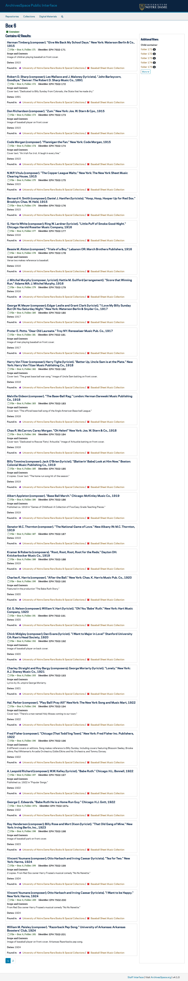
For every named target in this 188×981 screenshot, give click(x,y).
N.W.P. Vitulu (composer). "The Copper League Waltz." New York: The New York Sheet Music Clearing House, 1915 (67, 174)
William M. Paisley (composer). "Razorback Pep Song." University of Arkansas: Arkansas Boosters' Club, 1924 (66, 928)
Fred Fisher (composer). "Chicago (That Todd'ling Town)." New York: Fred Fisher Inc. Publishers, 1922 (70, 735)
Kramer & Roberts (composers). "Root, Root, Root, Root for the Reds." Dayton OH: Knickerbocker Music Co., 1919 (62, 553)
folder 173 (147, 57)
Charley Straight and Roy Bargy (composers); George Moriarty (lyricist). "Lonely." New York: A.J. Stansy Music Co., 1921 (68, 669)
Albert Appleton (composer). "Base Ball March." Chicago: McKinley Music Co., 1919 (63, 496)
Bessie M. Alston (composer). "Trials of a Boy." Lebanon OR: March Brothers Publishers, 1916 (69, 249)
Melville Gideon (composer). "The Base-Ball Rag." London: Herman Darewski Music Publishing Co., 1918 (69, 397)
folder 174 (147, 62)
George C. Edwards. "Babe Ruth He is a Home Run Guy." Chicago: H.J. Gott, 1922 (61, 802)
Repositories (12, 16)
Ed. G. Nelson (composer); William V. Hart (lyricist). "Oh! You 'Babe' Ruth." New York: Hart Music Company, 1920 (70, 610)
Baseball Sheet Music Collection (107, 67)
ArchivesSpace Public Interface (31, 5)
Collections (29, 16)
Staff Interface (136, 977)
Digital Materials (48, 16)
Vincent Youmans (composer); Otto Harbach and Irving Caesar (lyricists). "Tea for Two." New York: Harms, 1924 (68, 860)
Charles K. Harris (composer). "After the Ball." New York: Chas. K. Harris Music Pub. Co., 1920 (69, 577)
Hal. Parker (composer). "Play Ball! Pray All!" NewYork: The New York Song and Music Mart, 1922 (71, 702)
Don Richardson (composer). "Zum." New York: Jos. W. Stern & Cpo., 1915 (56, 111)
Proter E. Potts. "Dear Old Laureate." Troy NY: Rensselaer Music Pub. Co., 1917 (60, 331)
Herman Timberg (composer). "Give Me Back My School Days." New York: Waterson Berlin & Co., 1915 (71, 44)
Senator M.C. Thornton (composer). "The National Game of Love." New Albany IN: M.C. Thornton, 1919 (71, 528)
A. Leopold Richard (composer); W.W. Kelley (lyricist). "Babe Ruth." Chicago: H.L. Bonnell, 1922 (70, 771)
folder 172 (147, 53)
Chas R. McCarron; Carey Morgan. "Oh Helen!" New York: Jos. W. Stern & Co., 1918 (62, 430)
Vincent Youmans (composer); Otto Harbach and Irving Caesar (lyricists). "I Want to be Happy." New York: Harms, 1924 (70, 894)
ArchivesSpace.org (161, 977)
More (144, 71)
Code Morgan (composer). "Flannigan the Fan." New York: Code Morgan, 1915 (59, 142)
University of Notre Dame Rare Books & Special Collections (54, 67)
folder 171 (147, 49)
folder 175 (147, 66)
